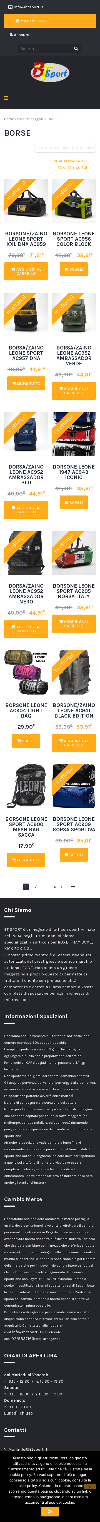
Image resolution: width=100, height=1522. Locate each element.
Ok (50, 1511)
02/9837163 (22, 1338)
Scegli (75, 269)
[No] (90, 1486)
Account (21, 34)
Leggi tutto (28, 383)
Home (9, 119)
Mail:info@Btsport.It (28, 1449)
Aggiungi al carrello (28, 271)
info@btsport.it (26, 1331)
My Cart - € (32, 20)
